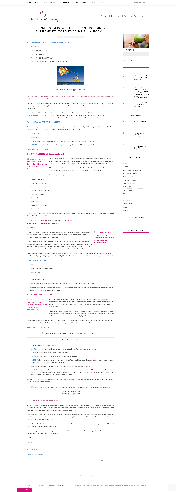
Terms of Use (61, 485)
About (37, 2)
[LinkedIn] (136, 54)
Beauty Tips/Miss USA (130, 190)
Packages (65, 2)
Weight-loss (79, 37)
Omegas (93, 349)
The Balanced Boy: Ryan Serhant (140, 134)
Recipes (125, 166)
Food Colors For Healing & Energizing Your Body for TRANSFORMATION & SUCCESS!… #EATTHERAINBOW (141, 93)
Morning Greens (43, 345)
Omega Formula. (108, 256)
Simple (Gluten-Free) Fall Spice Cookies (141, 77)
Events (94, 2)
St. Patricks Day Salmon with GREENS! (141, 104)
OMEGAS (33, 227)
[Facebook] (125, 54)
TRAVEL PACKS (42, 220)
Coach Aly (126, 207)
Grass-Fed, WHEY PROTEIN (40, 294)
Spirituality (126, 163)
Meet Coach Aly (50, 2)
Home (29, 2)
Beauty (60, 37)
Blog (102, 2)
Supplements (69, 37)
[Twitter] (146, 54)
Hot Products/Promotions (131, 177)
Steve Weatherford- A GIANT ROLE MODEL (141, 147)
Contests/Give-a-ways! (130, 187)
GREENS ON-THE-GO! (68, 220)
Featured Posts (128, 203)
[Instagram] (130, 54)
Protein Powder (53, 356)
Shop (76, 2)
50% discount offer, (50, 213)
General (125, 210)
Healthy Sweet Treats (130, 173)
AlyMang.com (140, 121)
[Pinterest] (141, 54)
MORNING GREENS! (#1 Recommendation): (46, 154)
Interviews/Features (129, 180)
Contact (84, 2)
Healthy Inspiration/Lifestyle (132, 170)
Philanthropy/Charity (129, 183)
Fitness (125, 193)
